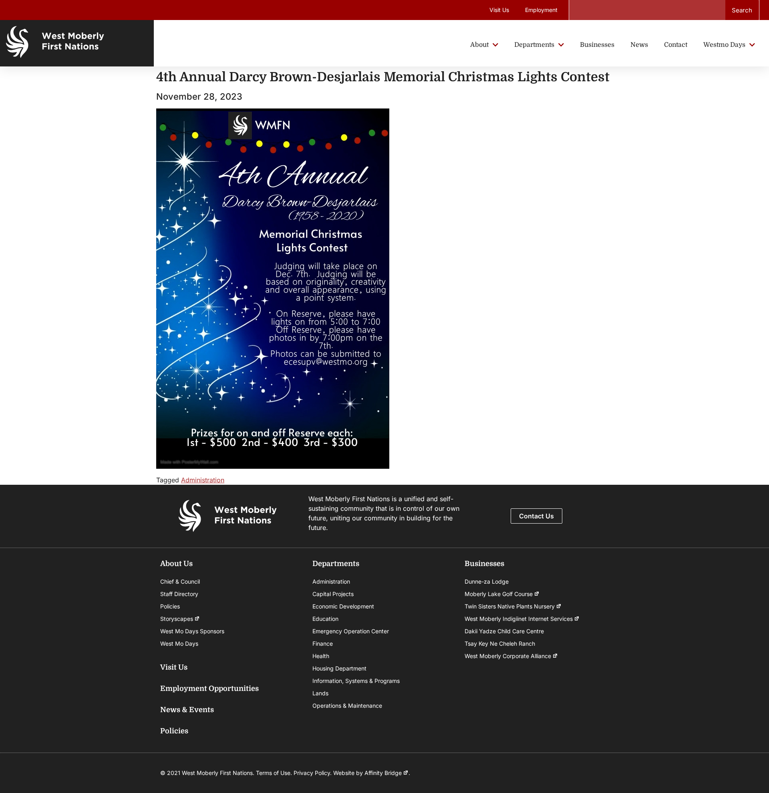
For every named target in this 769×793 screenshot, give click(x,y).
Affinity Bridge (383, 772)
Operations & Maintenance (347, 705)
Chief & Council (180, 581)
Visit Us (499, 9)
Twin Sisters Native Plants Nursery (510, 606)
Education (325, 618)
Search (742, 10)
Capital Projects (333, 593)
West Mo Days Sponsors (192, 631)
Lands (320, 693)
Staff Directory (179, 593)
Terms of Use (273, 772)
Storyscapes (176, 618)
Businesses (484, 564)
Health (320, 655)
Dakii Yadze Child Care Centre (504, 631)
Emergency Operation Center (350, 631)
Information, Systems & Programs (356, 680)
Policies (170, 606)
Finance (322, 643)
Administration (202, 480)
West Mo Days (179, 643)
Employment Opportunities (209, 689)
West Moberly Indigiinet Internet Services (519, 618)
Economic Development (343, 606)
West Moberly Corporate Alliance (508, 655)
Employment (541, 9)
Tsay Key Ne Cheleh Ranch (500, 643)
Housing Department (339, 668)
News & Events (187, 710)
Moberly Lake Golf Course (499, 593)
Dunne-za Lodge (487, 581)
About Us (176, 564)
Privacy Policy (312, 772)
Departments (335, 564)
